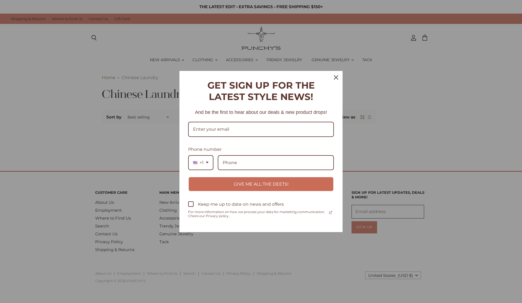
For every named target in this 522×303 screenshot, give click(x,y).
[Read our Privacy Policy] (330, 212)
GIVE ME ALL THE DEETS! (261, 184)
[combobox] (200, 162)
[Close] (336, 77)
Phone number (205, 149)
